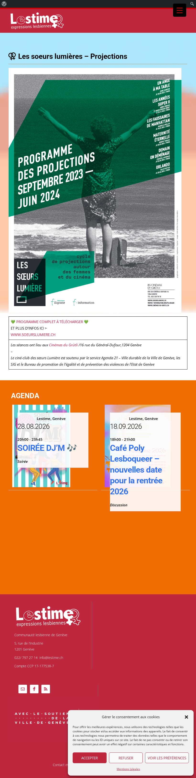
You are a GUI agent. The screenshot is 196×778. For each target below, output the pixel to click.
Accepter (89, 758)
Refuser (126, 758)
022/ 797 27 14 (26, 657)
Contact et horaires (67, 765)
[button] (186, 717)
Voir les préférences (167, 758)
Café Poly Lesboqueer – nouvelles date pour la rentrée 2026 (136, 470)
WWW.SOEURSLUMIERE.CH (33, 334)
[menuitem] (4, 4)
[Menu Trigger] (179, 10)
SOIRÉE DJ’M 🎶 (47, 448)
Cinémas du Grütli (63, 344)
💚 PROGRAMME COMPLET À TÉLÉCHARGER (47, 321)
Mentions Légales (128, 769)
